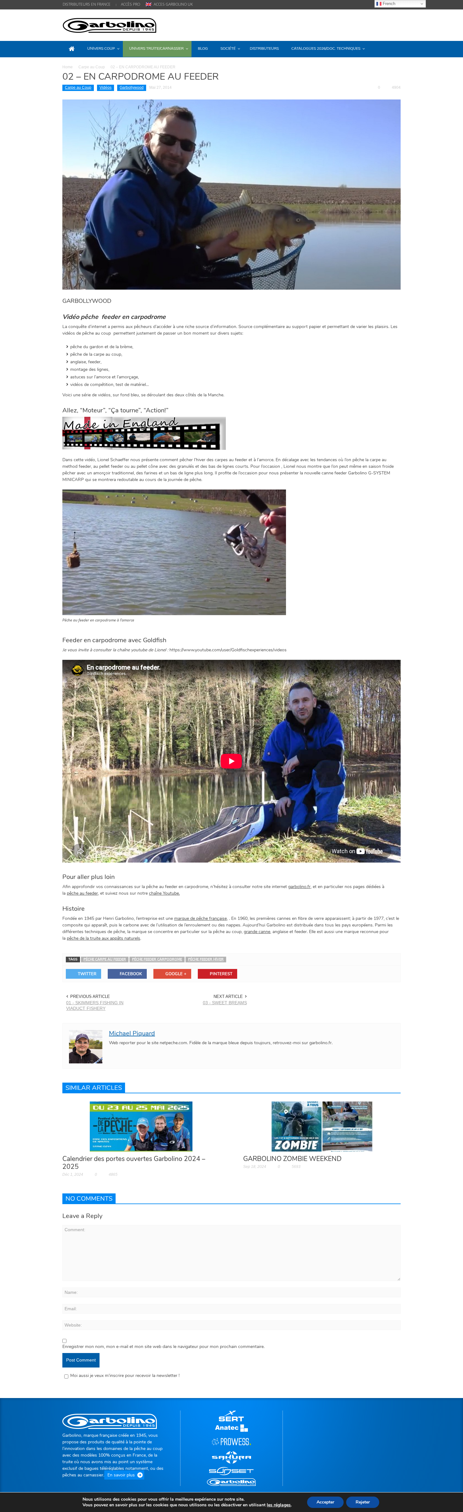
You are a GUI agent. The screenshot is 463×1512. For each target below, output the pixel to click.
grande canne (257, 932)
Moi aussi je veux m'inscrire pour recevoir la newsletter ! (125, 1376)
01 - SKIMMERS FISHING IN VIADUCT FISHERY (94, 1005)
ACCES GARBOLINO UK (173, 4)
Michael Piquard (132, 1033)
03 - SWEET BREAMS (225, 1002)
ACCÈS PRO (130, 4)
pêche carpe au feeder (104, 959)
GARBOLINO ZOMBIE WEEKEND (292, 1158)
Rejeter (363, 1502)
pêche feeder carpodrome (157, 959)
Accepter (325, 1502)
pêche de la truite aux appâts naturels (103, 938)
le (279, 1505)
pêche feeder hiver (206, 959)
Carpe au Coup (91, 67)
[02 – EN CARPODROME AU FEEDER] (231, 194)
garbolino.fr (299, 887)
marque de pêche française (200, 918)
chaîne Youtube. (164, 893)
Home (67, 67)
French (388, 3)
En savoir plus (121, 1475)
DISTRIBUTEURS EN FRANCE (87, 4)
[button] (394, 48)
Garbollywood (132, 87)
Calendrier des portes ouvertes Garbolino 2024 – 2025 (133, 1162)
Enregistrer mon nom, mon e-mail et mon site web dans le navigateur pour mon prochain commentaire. (163, 1347)
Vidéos (105, 87)
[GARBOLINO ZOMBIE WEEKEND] (322, 1126)
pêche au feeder (82, 893)
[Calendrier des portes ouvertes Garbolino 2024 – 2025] (141, 1126)
